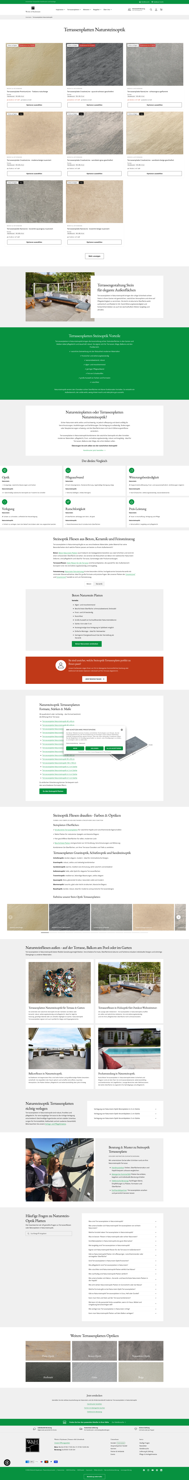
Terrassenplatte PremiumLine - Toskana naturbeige (27, 91)
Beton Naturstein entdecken (86, 644)
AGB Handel (80, 1470)
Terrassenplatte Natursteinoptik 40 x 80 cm (58, 729)
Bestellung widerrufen (94, 1477)
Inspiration (59, 10)
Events (113, 1454)
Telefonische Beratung (120, 1181)
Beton (89, 584)
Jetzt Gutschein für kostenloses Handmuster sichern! (20, 740)
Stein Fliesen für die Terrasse (77, 563)
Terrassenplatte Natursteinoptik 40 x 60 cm (58, 725)
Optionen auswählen (34, 105)
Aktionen (86, 10)
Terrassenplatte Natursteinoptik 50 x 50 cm (58, 740)
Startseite (28, 17)
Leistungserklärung (126, 1470)
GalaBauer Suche (158, 2)
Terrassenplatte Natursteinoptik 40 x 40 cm (58, 721)
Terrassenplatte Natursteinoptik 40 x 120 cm (58, 733)
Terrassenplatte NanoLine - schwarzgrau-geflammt (147, 91)
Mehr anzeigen (94, 256)
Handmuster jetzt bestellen (93, 450)
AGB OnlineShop (70, 1470)
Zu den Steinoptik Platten (53, 791)
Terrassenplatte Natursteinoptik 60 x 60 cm (58, 748)
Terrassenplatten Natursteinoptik (42, 17)
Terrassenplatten (73, 10)
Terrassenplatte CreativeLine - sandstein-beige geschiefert (150, 160)
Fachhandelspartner (119, 1190)
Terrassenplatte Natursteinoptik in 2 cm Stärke (59, 767)
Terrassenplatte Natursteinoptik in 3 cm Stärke (59, 770)
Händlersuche (145, 2)
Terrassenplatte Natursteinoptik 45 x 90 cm (58, 736)
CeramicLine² (130, 574)
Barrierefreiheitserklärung (111, 1470)
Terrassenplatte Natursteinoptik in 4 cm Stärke (59, 774)
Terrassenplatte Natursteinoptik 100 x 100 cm (59, 763)
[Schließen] (36, 738)
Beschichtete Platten (62, 843)
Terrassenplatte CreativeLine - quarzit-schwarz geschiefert (90, 91)
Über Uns (106, 10)
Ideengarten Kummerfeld (121, 1174)
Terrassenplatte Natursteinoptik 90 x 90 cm (58, 759)
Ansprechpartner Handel (119, 1446)
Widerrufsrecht (98, 1470)
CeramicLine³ (61, 577)
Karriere (113, 1449)
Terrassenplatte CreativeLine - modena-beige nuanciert (29, 160)
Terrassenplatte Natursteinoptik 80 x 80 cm (58, 755)
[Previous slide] (10, 917)
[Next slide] (178, 917)
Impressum (89, 1470)
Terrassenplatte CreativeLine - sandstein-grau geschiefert (90, 160)
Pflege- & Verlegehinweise (148, 1454)
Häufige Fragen (144, 1443)
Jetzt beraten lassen (93, 679)
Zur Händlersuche (118, 1422)
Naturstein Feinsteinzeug (74, 571)
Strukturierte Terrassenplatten (66, 830)
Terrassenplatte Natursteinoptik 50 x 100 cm (58, 744)
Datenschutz (60, 1470)
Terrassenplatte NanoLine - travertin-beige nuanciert (88, 229)
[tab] (89, 584)
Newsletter (143, 1446)
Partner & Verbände (117, 1451)
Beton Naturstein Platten (68, 553)
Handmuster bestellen (94, 1404)
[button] (60, 9)
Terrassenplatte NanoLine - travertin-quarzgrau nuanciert (30, 229)
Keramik (99, 584)
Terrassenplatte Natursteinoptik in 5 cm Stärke (59, 778)
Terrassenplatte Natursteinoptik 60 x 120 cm (58, 751)
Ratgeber (96, 10)
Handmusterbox (118, 1168)
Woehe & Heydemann (36, 1470)
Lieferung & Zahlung (146, 1451)
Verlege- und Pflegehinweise (55, 1124)
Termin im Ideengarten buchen (94, 1408)
